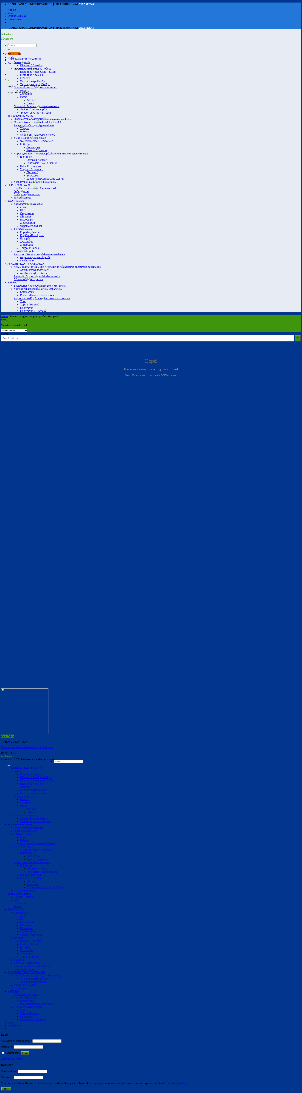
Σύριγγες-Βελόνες (24, 833)
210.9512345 (86, 4)
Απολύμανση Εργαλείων (33, 981)
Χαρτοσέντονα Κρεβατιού (28, 1006)
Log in (25, 1053)
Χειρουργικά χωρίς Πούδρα (35, 792)
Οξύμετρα (25, 925)
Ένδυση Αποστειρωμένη (34, 818)
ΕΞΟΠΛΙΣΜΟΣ (16, 909)
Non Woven (26, 1016)
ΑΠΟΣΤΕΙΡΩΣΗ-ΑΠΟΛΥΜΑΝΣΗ (26, 972)
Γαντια (17, 770)
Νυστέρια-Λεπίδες (36, 868)
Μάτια (23, 805)
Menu (6, 53)
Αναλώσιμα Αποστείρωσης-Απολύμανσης (37, 975)
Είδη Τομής (26, 865)
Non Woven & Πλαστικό (33, 1019)
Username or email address (16, 1040)
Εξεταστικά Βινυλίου (31, 774)
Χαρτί (23, 1010)
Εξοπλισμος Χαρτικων (26, 994)
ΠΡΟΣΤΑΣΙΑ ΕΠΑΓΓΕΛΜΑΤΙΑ (25, 767)
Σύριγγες (25, 837)
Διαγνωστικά (21, 912)
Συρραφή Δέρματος (31, 877)
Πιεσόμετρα (26, 928)
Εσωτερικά (32, 884)
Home (4, 316)
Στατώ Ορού (27, 953)
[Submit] (9, 49)
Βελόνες (24, 840)
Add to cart (7, 755)
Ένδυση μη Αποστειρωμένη (35, 821)
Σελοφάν (25, 786)
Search (4, 333)
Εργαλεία (19, 959)
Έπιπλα (18, 937)
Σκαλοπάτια (26, 950)
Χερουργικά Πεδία (24, 890)
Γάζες (17, 899)
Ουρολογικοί (33, 855)
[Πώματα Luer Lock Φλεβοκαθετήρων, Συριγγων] (24, 733)
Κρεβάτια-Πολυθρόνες (32, 943)
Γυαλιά (30, 811)
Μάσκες (24, 799)
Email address (9, 1071)
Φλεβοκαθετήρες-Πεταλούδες (36, 849)
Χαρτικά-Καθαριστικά (25, 997)
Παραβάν (25, 947)
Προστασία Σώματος (25, 814)
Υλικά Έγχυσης (22, 846)
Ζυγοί (23, 915)
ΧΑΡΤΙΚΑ (13, 991)
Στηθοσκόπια (27, 931)
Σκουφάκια (26, 802)
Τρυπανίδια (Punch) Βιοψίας (41, 871)
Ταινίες (17, 906)
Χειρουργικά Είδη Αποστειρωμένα (32, 862)
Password (7, 1046)
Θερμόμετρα (27, 921)
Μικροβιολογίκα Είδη (25, 830)
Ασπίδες (31, 808)
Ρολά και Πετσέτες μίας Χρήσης (37, 1003)
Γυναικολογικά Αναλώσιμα (28, 827)
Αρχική (12, 9)
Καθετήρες (26, 852)
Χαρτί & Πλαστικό (29, 1013)
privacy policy (178, 1083)
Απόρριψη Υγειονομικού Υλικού (37, 843)
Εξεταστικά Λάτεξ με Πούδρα (35, 777)
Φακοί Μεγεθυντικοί (31, 934)
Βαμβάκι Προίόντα (24, 896)
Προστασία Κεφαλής (25, 796)
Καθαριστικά (27, 1000)
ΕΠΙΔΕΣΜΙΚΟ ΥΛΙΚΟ (19, 893)
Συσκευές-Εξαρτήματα (26, 962)
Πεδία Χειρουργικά (30, 874)
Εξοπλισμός (20, 988)
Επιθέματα (20, 903)
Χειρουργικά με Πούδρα (33, 789)
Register (6, 1089)
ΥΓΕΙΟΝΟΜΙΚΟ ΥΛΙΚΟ (20, 824)
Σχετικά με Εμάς (17, 15)
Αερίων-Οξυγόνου (36, 859)
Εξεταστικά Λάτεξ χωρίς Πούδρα (38, 780)
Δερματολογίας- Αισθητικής (35, 965)
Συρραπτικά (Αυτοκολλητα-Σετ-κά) (45, 887)
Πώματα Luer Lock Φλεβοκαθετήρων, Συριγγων (27, 747)
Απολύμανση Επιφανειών (34, 978)
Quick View (7, 736)
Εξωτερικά (32, 881)
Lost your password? (12, 1058)
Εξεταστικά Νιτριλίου (31, 783)
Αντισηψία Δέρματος (25, 984)
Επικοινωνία (15, 18)
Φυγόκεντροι (27, 969)
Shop (11, 12)
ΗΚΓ (22, 918)
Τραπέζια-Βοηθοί (29, 956)
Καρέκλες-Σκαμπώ (30, 940)
